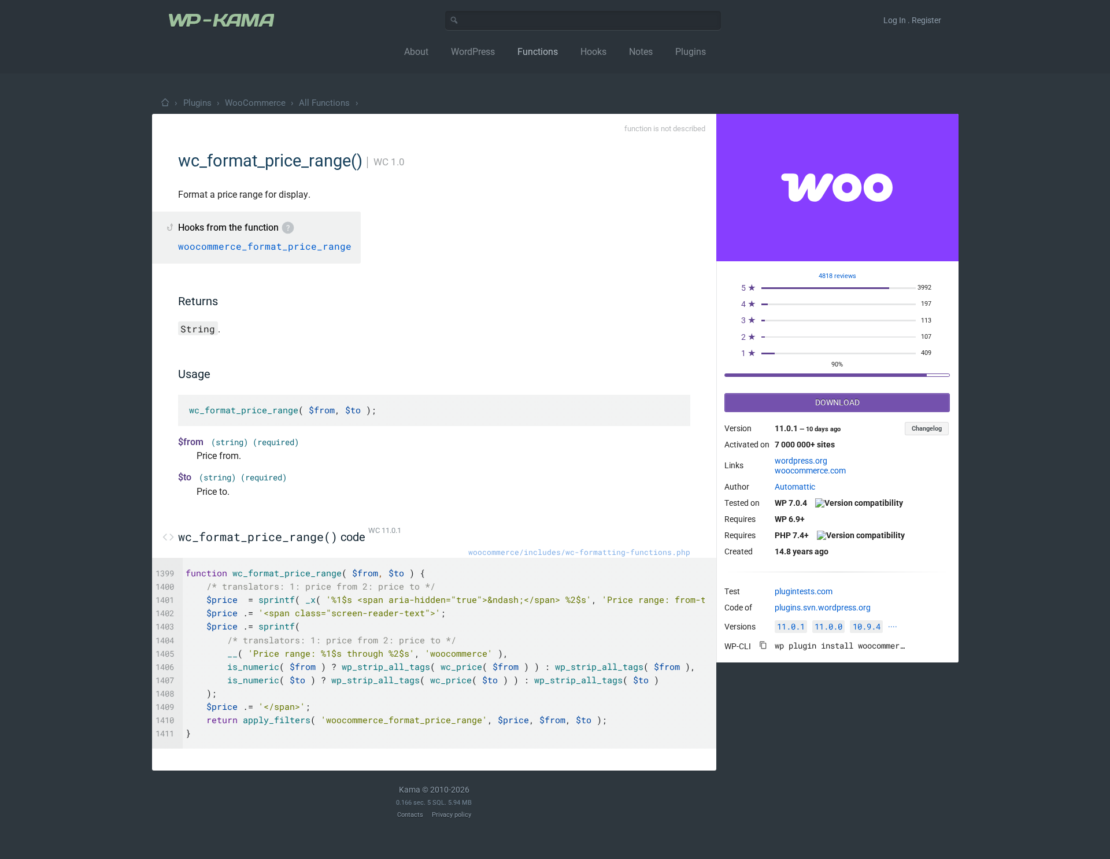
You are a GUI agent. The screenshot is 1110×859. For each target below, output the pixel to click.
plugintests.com (803, 591)
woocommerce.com (810, 470)
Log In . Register (912, 20)
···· (892, 626)
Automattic (795, 486)
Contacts (410, 815)
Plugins (197, 103)
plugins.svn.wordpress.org (823, 607)
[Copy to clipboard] (763, 645)
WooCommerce (255, 103)
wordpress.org (801, 460)
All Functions (324, 103)
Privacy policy (451, 815)
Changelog (927, 428)
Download (837, 402)
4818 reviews (837, 276)
